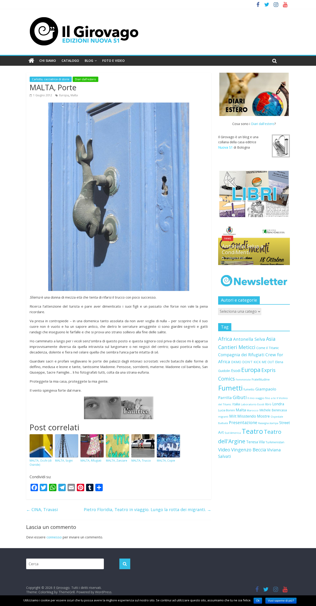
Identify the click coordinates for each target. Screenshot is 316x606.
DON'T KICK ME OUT (258, 362)
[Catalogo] (254, 194)
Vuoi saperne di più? (281, 600)
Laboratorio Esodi (252, 404)
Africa (225, 338)
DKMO (236, 362)
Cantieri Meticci (236, 347)
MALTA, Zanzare (116, 460)
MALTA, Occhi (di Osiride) (41, 463)
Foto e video (113, 60)
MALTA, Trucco (141, 460)
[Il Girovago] (31, 61)
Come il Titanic (267, 347)
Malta (74, 95)
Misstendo (246, 416)
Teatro (252, 431)
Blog (89, 60)
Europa (64, 95)
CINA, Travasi (42, 509)
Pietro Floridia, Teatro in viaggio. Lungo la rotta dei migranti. (147, 509)
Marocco (252, 410)
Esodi (235, 370)
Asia (271, 338)
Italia (236, 404)
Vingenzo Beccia (248, 450)
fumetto (249, 389)
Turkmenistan (275, 442)
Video (224, 449)
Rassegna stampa (268, 423)
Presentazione (243, 422)
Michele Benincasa (273, 410)
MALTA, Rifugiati (91, 460)
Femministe (243, 379)
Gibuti (240, 397)
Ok (258, 600)
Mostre (263, 416)
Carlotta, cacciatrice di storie (50, 79)
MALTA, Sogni (64, 460)
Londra (278, 403)
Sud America (233, 432)
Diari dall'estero (85, 79)
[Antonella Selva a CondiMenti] (254, 227)
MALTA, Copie (166, 460)
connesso (54, 537)
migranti (223, 416)
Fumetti (230, 388)
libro (268, 404)
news (227, 238)
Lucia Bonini (226, 410)
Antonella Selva (249, 339)
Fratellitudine (261, 379)
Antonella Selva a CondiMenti (242, 249)
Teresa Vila (255, 442)
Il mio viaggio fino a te (262, 398)
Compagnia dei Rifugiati (241, 354)
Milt (232, 416)
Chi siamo (47, 60)
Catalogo (70, 60)
